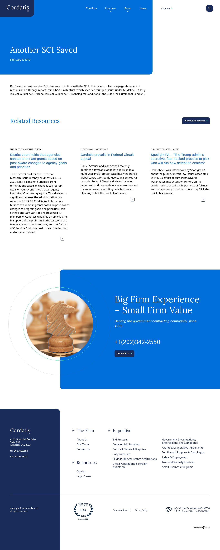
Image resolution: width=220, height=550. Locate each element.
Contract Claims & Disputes (129, 449)
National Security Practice (178, 462)
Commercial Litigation (126, 444)
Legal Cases (84, 476)
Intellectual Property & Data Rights (183, 452)
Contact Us (83, 449)
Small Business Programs (177, 467)
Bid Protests (120, 439)
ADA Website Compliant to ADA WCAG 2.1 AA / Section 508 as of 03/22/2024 (192, 509)
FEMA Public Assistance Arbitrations (135, 459)
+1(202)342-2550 (137, 342)
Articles (81, 471)
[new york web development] (202, 528)
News (143, 8)
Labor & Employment (174, 457)
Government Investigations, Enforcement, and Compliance (180, 441)
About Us (82, 439)
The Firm (91, 8)
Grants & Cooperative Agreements (182, 447)
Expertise (122, 430)
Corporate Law (122, 454)
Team (127, 8)
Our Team (83, 444)
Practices (110, 8)
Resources (87, 462)
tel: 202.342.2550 (19, 450)
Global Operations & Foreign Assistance (130, 465)
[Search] (209, 8)
